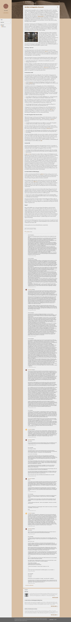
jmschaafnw (29, 429)
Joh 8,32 (42, 174)
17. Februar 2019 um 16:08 (32, 255)
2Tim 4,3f (48, 128)
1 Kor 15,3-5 (46, 67)
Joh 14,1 (46, 51)
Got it (55, 619)
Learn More (51, 619)
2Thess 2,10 (35, 181)
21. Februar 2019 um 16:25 (32, 367)
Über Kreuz (26, 591)
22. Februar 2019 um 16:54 (32, 437)
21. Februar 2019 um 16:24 (32, 336)
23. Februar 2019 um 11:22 (32, 491)
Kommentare (4, 26)
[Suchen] (59, 2)
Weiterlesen (55, 597)
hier (41, 140)
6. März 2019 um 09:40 (31, 571)
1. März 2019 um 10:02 (31, 526)
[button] (57, 7)
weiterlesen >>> (54, 606)
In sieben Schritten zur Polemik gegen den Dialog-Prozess (33, 600)
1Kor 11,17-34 (28, 154)
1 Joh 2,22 (30, 83)
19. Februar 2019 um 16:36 (32, 310)
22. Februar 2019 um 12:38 (32, 426)
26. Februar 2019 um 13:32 (32, 510)
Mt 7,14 (51, 109)
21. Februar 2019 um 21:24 (32, 407)
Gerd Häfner (29, 289)
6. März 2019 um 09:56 (31, 583)
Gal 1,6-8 (52, 119)
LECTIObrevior (28, 1)
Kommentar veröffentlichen (29, 585)
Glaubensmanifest (40, 16)
